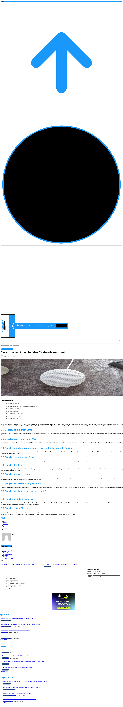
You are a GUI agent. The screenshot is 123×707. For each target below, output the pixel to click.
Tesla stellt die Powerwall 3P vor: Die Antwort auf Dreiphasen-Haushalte (19, 699)
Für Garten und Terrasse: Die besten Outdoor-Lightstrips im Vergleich (17, 635)
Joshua (12, 620)
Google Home (16, 345)
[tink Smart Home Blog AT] (8, 326)
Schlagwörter (7, 548)
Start (2, 345)
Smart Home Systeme (7, 345)
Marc (12, 638)
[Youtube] (121, 312)
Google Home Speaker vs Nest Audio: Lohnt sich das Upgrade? (60, 564)
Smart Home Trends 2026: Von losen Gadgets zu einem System (17, 693)
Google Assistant (31, 425)
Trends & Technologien (9, 689)
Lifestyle (11, 348)
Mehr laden (3, 639)
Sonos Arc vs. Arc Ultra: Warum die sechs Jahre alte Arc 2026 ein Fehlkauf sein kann (20, 624)
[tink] (2, 356)
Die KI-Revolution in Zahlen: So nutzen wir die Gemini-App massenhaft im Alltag (21, 687)
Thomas (13, 683)
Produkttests (6, 552)
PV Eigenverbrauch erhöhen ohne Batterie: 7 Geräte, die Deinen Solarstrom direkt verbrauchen (25, 681)
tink (5, 356)
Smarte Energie (7, 683)
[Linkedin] (118, 312)
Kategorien (6, 551)
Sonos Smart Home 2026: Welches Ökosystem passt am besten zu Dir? (17, 618)
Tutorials (5, 556)
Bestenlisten (6, 555)
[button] (118, 341)
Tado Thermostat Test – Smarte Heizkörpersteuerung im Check (17, 667)
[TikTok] (119, 312)
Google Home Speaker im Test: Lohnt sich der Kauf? (14, 649)
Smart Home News (8, 558)
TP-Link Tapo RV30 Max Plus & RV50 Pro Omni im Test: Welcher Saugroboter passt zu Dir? (23, 661)
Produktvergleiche (8, 554)
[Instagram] (116, 312)
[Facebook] (114, 312)
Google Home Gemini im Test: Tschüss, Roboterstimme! (15, 655)
